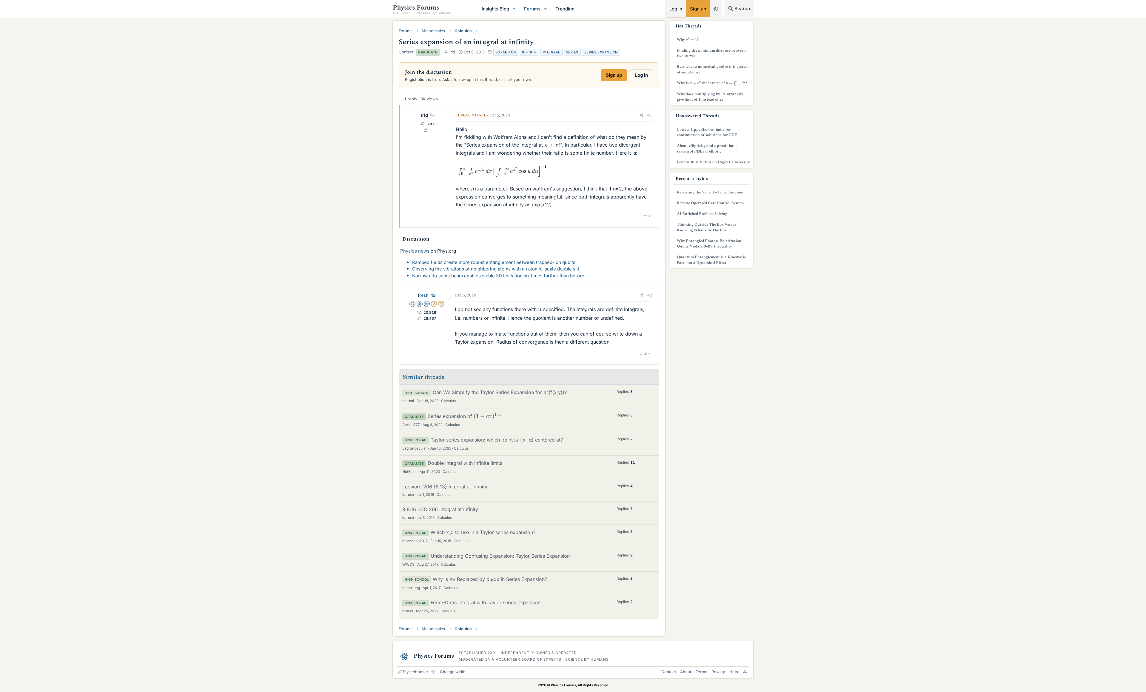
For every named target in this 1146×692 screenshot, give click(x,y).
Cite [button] (643, 215)
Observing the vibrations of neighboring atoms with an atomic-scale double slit (495, 269)
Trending (564, 9)
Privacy (718, 671)
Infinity (529, 52)
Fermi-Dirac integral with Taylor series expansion (485, 602)
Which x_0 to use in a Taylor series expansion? (483, 532)
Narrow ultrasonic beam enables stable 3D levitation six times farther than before (498, 276)
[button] (514, 8)
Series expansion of (463, 416)
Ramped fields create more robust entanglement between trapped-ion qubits (493, 262)
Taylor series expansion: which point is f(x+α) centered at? (497, 440)
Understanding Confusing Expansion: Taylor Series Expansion (500, 556)
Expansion (506, 52)
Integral (551, 52)
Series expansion (601, 52)
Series (572, 52)
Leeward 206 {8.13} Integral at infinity (444, 487)
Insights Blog (495, 9)
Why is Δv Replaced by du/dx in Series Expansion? (490, 579)
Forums (532, 9)
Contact (668, 671)
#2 (649, 295)
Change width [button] (453, 671)
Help (733, 671)
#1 (649, 115)
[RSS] (745, 672)
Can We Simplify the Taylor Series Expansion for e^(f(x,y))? (500, 392)
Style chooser (415, 671)
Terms (701, 671)
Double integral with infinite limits (465, 463)
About (685, 671)
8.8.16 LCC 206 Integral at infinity (440, 509)
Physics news (414, 251)
